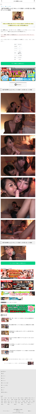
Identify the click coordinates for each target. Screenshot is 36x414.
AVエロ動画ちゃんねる (18, 1)
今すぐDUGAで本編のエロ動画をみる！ (18, 263)
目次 (18, 84)
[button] (33, 235)
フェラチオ (12, 302)
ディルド (8, 302)
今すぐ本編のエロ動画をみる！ (18, 63)
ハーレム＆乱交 (4, 302)
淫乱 (15, 302)
